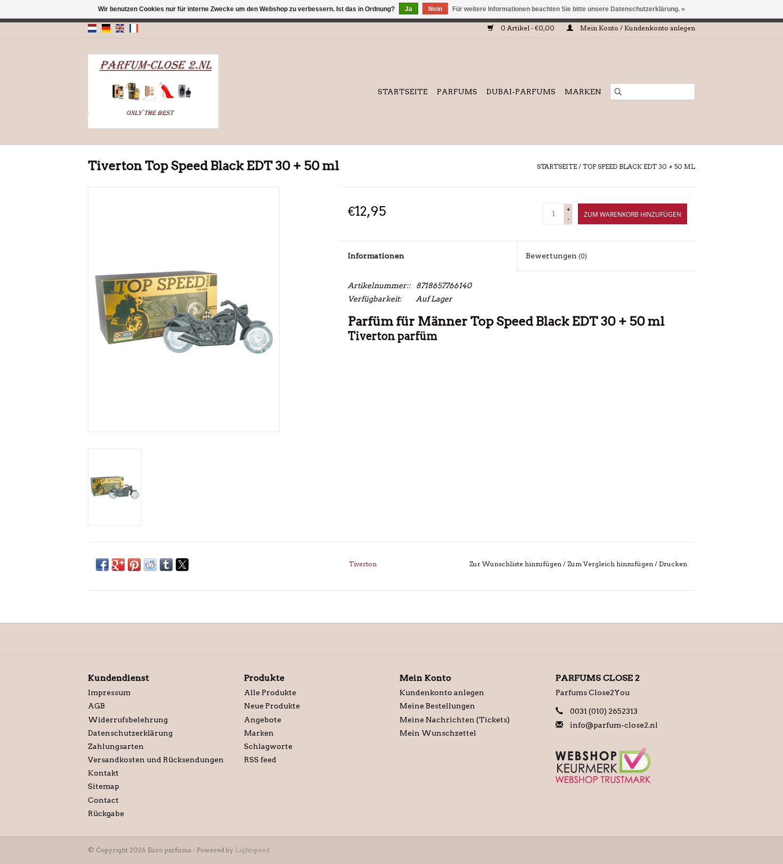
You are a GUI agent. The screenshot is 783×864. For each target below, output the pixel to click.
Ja (408, 9)
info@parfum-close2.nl (614, 725)
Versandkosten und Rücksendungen (156, 759)
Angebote (262, 719)
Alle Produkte (270, 692)
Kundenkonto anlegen (441, 692)
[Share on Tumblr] (166, 564)
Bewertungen (556, 255)
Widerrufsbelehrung (128, 719)
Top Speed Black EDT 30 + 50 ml (639, 166)
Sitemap (103, 786)
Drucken (673, 564)
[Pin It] (134, 564)
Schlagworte (268, 746)
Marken (583, 91)
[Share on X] (182, 564)
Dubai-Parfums (521, 91)
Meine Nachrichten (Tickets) (454, 719)
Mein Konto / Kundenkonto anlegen (636, 28)
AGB (96, 706)
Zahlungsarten (116, 746)
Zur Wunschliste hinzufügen (516, 564)
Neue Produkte (272, 706)
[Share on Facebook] (102, 564)
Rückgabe (106, 813)
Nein (435, 9)
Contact (103, 800)
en (120, 28)
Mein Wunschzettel (437, 733)
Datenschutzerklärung (130, 733)
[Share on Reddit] (150, 564)
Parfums (457, 91)
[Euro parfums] (176, 91)
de (106, 28)
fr (133, 28)
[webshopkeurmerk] (626, 765)
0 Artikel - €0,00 (527, 28)
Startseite (403, 91)
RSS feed (260, 759)
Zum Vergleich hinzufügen (611, 564)
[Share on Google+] (118, 564)
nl (92, 28)
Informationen (376, 255)
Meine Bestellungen (437, 706)
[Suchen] (618, 91)
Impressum (109, 692)
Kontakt (103, 773)
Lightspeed (252, 850)
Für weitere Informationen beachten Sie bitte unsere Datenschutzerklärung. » (568, 9)
